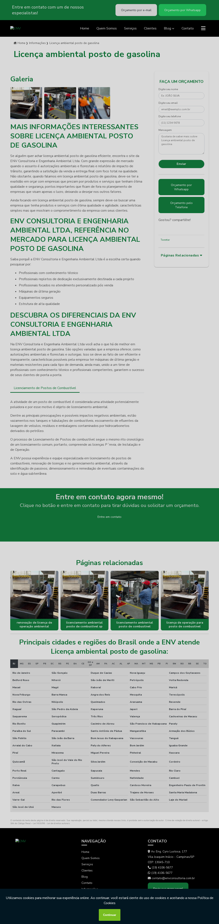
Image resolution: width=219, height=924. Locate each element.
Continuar (109, 915)
